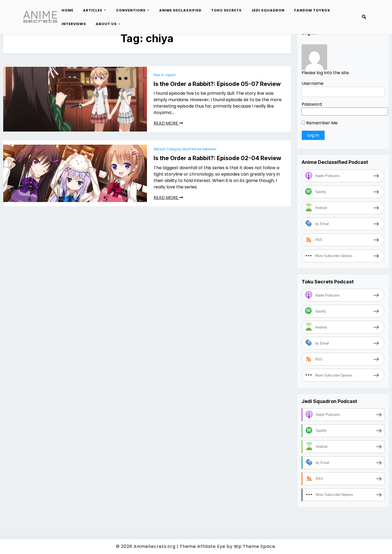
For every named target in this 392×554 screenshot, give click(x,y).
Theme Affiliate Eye (202, 546)
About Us (106, 23)
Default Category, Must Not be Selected (185, 149)
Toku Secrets (226, 10)
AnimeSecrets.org (154, 546)
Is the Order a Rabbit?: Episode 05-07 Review (217, 83)
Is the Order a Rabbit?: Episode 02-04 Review (217, 158)
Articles (92, 10)
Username (312, 84)
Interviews (74, 23)
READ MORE (166, 123)
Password (312, 104)
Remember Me (321, 123)
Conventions (131, 10)
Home (67, 10)
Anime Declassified (180, 10)
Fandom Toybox (312, 10)
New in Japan (165, 75)
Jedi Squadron (268, 10)
